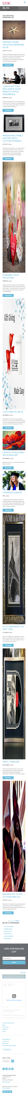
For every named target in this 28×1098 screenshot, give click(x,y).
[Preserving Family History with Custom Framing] (14, 123)
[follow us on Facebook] (3, 1069)
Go (13, 1061)
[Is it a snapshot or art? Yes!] (14, 568)
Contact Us (5, 1041)
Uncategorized (8, 936)
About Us (5, 1029)
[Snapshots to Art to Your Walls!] (14, 836)
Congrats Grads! (12, 492)
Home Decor (7, 933)
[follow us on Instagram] (9, 1069)
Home (4, 1031)
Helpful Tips (8, 931)
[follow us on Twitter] (12, 1069)
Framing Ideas (8, 929)
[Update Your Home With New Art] (14, 440)
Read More (8, 65)
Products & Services (8, 1023)
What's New (7, 938)
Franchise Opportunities (9, 1045)
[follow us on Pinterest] (6, 1069)
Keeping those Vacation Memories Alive (13, 45)
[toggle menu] (24, 2)
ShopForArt (7, 1049)
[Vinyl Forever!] (14, 703)
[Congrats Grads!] (14, 480)
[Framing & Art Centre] (15, 3)
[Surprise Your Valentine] (14, 217)
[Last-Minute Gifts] (14, 353)
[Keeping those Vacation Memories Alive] (14, 30)
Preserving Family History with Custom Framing (13, 138)
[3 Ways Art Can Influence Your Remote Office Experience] (14, 76)
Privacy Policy (6, 1088)
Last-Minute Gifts (13, 412)
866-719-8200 (6, 1082)
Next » (17, 920)
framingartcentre (9, 1015)
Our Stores (5, 1027)
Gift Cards (5, 1043)
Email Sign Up (6, 1039)
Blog (3, 1025)
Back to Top (7, 1091)
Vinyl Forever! (11, 762)
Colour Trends (9, 926)
